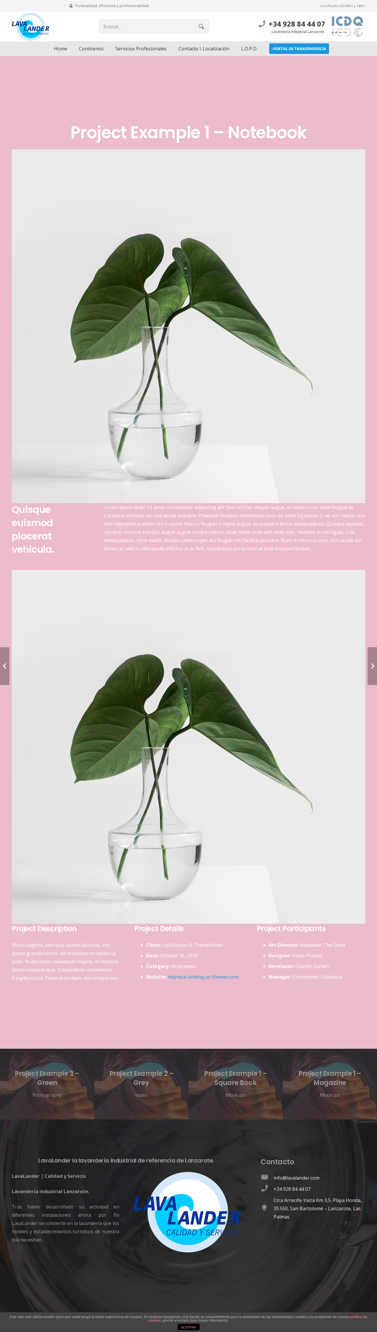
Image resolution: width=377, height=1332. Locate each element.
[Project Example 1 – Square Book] (235, 1084)
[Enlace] (30, 27)
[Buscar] (201, 26)
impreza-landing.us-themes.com (203, 977)
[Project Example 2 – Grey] (141, 1084)
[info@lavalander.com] (267, 1178)
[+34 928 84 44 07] (267, 1189)
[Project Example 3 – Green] (47, 1084)
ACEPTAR (188, 1327)
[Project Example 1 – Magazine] (330, 1084)
